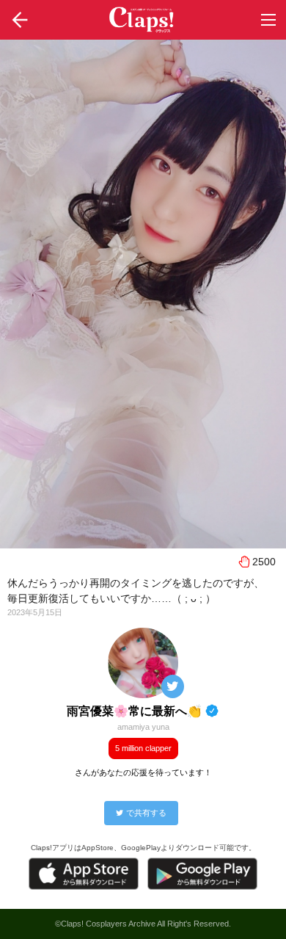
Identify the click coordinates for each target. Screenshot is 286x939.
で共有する (146, 812)
